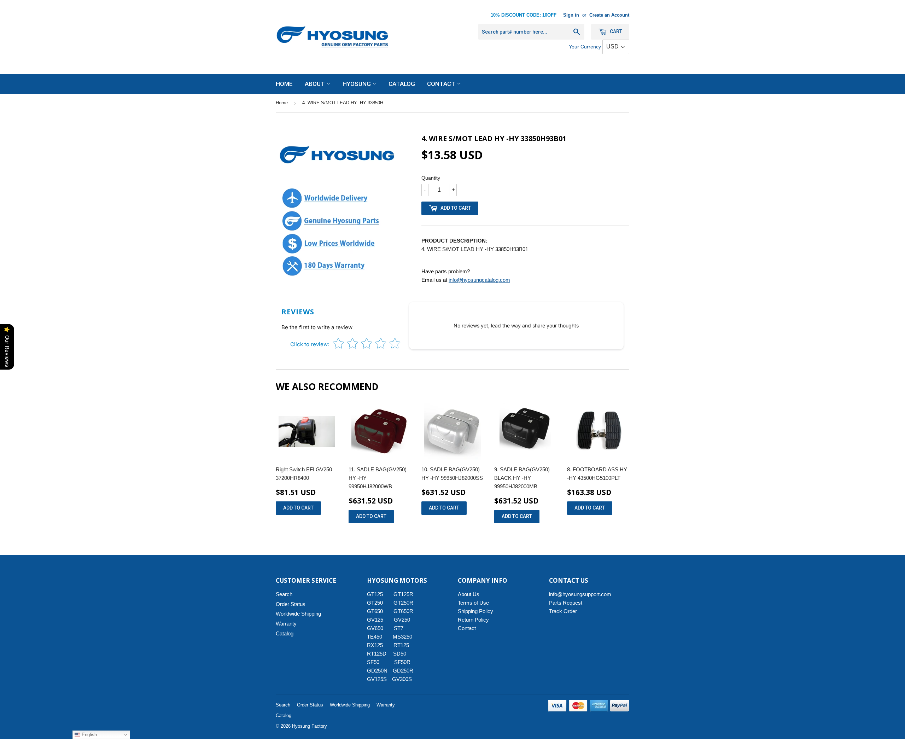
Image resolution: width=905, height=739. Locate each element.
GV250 (402, 620)
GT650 (375, 611)
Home (284, 83)
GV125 (375, 620)
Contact (442, 83)
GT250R (403, 603)
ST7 (398, 628)
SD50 (399, 654)
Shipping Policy (475, 611)
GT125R (403, 594)
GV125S (377, 679)
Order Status (290, 604)
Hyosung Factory (309, 726)
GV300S (402, 679)
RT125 (401, 645)
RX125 (375, 645)
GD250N (377, 671)
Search (284, 594)
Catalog (402, 83)
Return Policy (473, 620)
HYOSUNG (357, 83)
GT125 (375, 594)
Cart (615, 31)
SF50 (377, 662)
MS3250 (402, 637)
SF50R (402, 662)
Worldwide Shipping (298, 614)
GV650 (375, 628)
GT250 (375, 603)
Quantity (430, 178)
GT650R (403, 611)
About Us (468, 594)
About (315, 83)
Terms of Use (473, 603)
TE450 (374, 637)
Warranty (286, 624)
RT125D (376, 654)
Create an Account (609, 15)
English (88, 734)
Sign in (571, 15)
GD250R (403, 671)
